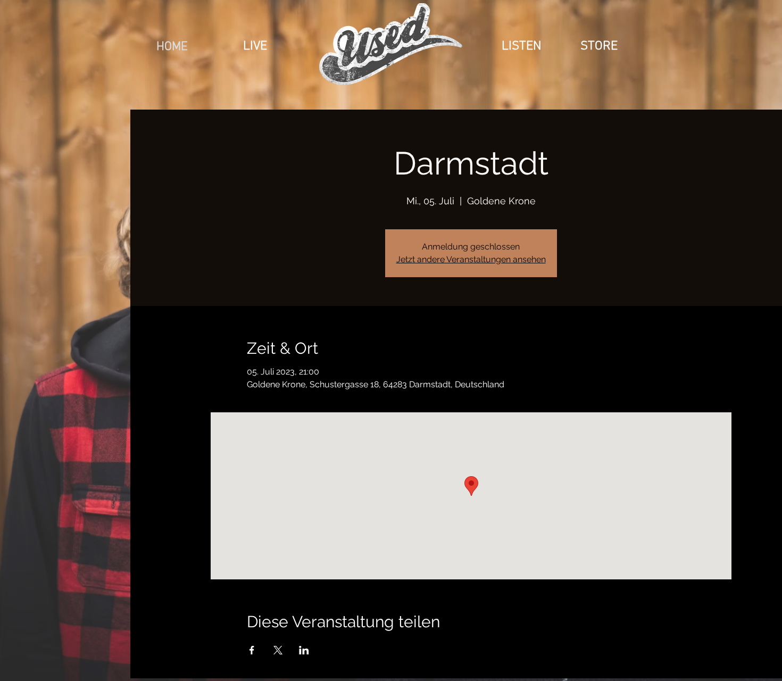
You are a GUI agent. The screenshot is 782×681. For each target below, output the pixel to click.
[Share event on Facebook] (252, 650)
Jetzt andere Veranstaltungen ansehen (471, 259)
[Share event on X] (278, 650)
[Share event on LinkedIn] (304, 650)
